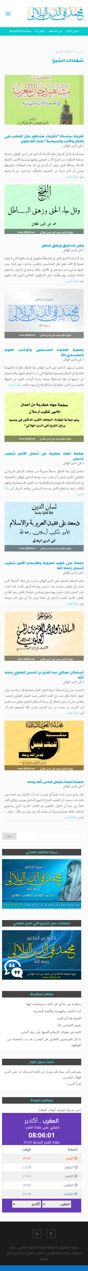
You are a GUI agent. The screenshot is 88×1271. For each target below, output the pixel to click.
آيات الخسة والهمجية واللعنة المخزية (57, 1011)
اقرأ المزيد (71, 176)
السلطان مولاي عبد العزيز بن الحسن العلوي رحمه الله (44, 675)
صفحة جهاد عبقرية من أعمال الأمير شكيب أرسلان (44, 456)
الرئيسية (79, 51)
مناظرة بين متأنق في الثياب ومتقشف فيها (53, 1004)
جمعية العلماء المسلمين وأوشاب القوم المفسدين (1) (44, 352)
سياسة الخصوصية (20, 31)
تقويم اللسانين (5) (69, 1025)
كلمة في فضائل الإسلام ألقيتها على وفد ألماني (51, 1032)
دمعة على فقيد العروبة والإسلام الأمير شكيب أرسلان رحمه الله (44, 565)
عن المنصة (55, 31)
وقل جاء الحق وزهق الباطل (62, 245)
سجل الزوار (72, 31)
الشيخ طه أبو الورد (69, 1018)
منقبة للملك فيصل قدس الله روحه (56, 781)
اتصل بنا (40, 31)
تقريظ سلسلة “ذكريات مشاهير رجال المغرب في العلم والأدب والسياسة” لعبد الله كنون (44, 139)
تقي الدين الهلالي (72, 145)
